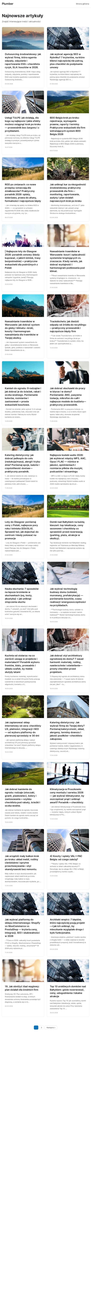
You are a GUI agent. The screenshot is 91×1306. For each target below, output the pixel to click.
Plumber (7, 3)
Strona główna (82, 4)
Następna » (51, 1027)
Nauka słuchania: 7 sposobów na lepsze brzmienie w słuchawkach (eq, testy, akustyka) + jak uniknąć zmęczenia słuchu (22, 595)
